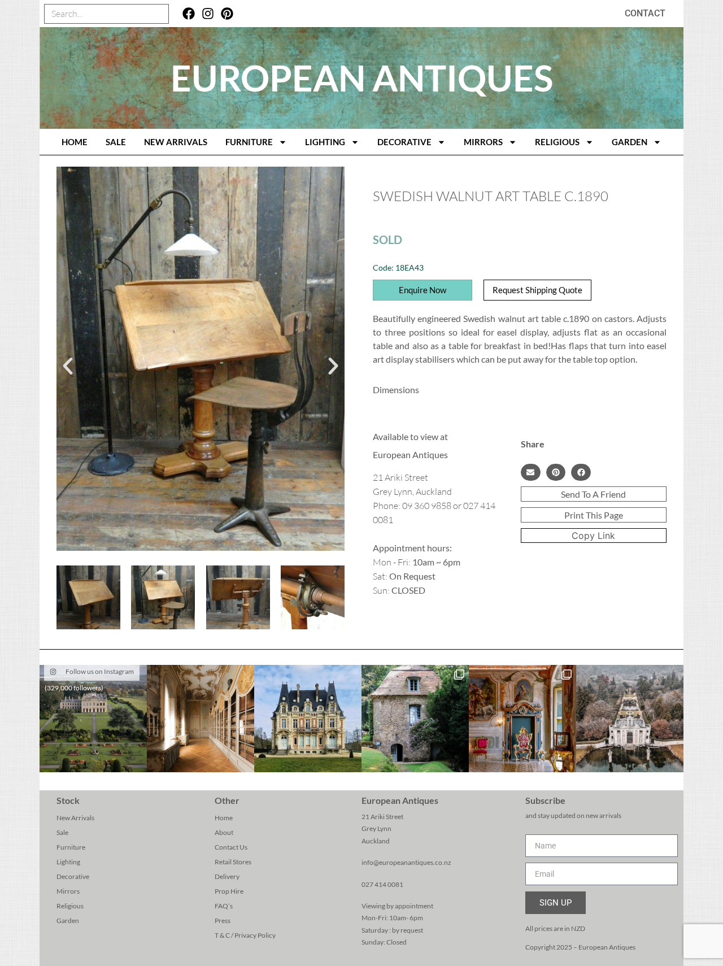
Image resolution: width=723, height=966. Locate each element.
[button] (67, 366)
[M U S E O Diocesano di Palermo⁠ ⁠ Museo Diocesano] (522, 718)
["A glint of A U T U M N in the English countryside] (93, 718)
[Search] (158, 14)
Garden (629, 142)
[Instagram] (208, 14)
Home (224, 817)
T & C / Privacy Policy (245, 935)
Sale (116, 142)
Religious (557, 142)
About (224, 832)
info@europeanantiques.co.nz (406, 862)
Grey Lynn (376, 828)
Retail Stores (233, 862)
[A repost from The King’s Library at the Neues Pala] (200, 718)
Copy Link (593, 535)
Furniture (249, 142)
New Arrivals (175, 142)
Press (222, 920)
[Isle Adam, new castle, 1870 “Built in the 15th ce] (308, 718)
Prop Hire (229, 891)
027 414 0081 (382, 884)
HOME (75, 142)
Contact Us (231, 847)
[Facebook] (189, 14)
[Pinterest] (227, 14)
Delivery (227, 876)
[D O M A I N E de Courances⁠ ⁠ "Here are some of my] (415, 718)
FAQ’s (224, 906)
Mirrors (483, 142)
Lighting (325, 142)
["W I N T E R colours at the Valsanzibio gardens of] (629, 718)
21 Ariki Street (382, 816)
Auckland (376, 841)
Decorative (404, 142)
